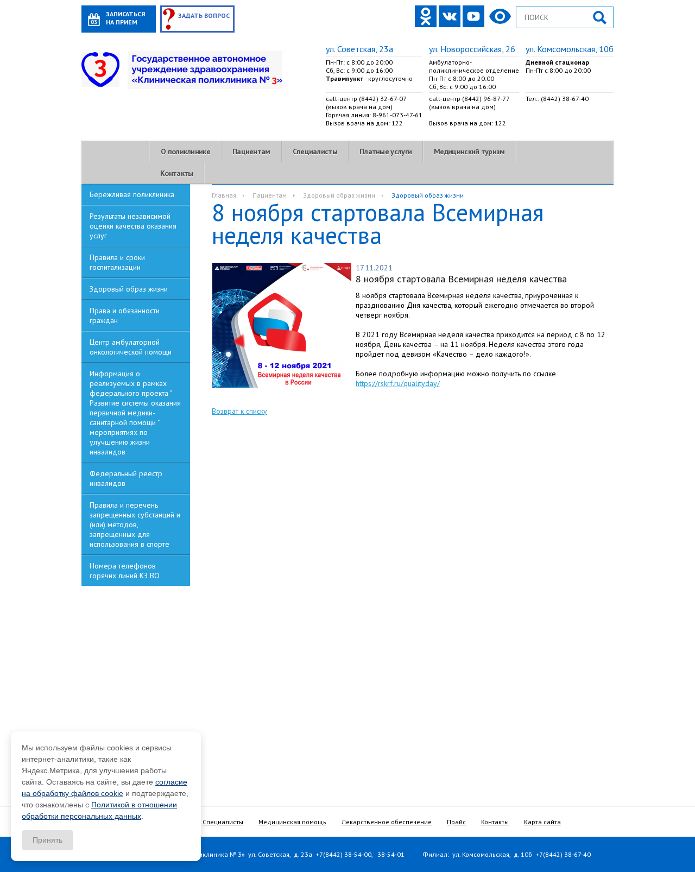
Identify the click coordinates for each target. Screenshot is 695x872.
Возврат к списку (239, 411)
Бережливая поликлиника (132, 194)
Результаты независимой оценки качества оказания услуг (133, 226)
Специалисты (315, 151)
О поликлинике (185, 151)
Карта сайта (542, 822)
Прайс (456, 822)
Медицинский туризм (469, 151)
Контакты (176, 173)
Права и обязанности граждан (125, 315)
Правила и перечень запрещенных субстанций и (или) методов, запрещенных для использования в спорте (135, 524)
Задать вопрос (204, 15)
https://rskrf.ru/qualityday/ (398, 383)
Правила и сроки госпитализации (117, 262)
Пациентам (251, 151)
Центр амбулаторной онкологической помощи (131, 347)
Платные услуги (385, 151)
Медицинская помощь (292, 822)
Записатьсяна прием (125, 18)
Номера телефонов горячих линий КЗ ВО (125, 570)
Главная (224, 195)
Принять (47, 840)
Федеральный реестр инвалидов (126, 478)
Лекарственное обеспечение (387, 822)
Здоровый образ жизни (129, 289)
